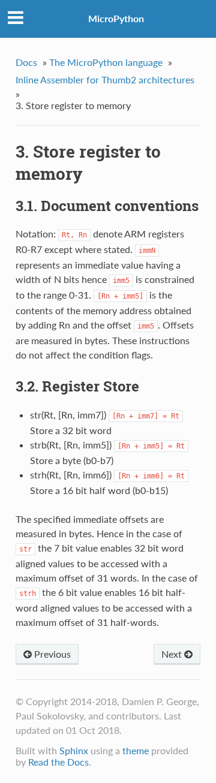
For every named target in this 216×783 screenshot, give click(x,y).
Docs (26, 62)
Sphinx (73, 750)
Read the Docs (58, 761)
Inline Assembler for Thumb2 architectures (105, 79)
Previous (51, 653)
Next (172, 653)
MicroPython (116, 18)
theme (135, 750)
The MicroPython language (106, 62)
